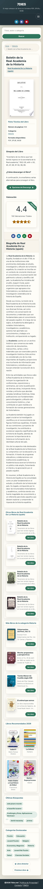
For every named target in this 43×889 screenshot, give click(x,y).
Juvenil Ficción (13, 841)
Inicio (7, 46)
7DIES (21, 4)
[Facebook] (21, 22)
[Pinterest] (27, 22)
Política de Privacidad (28, 883)
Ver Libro (30, 537)
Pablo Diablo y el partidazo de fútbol (13, 783)
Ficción (10, 836)
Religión (26, 841)
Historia (15, 46)
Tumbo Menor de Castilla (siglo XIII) (24, 677)
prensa (29, 821)
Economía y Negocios (15, 846)
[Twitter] (16, 22)
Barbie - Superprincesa (30, 779)
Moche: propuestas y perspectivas (25, 654)
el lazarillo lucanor (14, 808)
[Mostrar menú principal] (38, 16)
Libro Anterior (22, 864)
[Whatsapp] (24, 236)
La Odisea (30, 749)
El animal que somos (25, 700)
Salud (9, 855)
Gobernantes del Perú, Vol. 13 (23, 630)
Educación (21, 836)
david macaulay (17, 821)
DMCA (26, 885)
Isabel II (13, 749)
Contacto (18, 885)
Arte (8, 850)
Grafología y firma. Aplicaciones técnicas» (19, 814)
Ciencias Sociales (22, 855)
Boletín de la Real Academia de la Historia (23, 523)
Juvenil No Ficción (21, 850)
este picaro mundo (14, 804)
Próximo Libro (20, 870)
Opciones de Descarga (21, 187)
